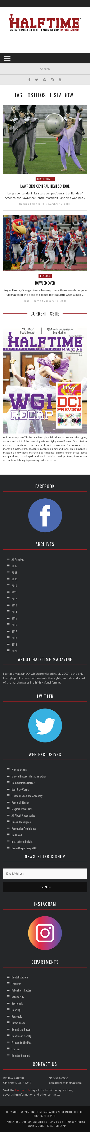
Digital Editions (20, 977)
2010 (14, 585)
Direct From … (19, 1023)
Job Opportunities (34, 1121)
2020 (14, 651)
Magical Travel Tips (22, 809)
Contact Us (22, 1090)
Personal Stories (21, 802)
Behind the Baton (21, 1029)
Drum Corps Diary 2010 (24, 848)
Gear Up (16, 1010)
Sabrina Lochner (29, 204)
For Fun (15, 1049)
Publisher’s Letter (21, 990)
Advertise (13, 1121)
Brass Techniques (21, 822)
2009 (14, 579)
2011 (14, 592)
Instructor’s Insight (22, 841)
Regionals (17, 1016)
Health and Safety (21, 1036)
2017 (14, 631)
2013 (14, 605)
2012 (14, 598)
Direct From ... (45, 179)
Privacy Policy (75, 1121)
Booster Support (21, 1055)
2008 (14, 572)
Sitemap (60, 1125)
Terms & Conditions (39, 1125)
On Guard (17, 835)
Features (45, 275)
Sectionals (17, 1003)
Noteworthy (18, 996)
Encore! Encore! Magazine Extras (29, 776)
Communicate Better (23, 782)
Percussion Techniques (24, 828)
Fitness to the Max (21, 1042)
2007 (14, 566)
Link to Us (56, 1121)
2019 (14, 644)
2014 (14, 611)
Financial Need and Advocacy (27, 795)
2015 (14, 618)
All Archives (18, 559)
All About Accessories (23, 815)
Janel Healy (31, 301)
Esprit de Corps (20, 789)
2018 (14, 638)
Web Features (19, 769)
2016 (14, 624)
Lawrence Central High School (45, 186)
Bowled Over (45, 283)
